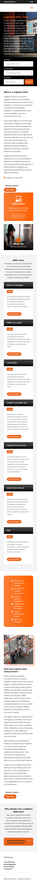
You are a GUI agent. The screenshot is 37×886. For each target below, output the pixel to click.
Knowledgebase (9, 2)
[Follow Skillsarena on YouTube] (5, 875)
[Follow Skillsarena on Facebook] (8, 875)
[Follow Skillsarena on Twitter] (12, 875)
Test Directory (9, 862)
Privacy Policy (9, 867)
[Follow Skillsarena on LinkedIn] (16, 875)
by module (7, 60)
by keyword (7, 77)
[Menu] (18, 7)
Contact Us (8, 869)
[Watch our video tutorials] (18, 240)
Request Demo (18, 216)
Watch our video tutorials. (18, 246)
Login (31, 2)
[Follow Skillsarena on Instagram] (20, 875)
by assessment (8, 69)
